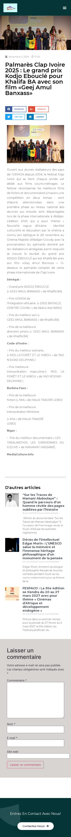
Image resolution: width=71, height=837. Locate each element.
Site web (12, 751)
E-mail (12, 738)
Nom (11, 724)
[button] (65, 8)
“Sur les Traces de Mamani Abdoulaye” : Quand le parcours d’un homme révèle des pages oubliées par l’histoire (43, 502)
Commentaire (17, 680)
